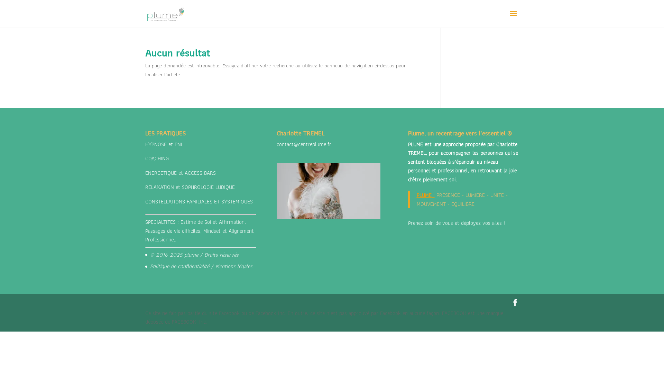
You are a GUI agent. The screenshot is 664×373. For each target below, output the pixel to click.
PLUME (424, 195)
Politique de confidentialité (179, 266)
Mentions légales (233, 266)
